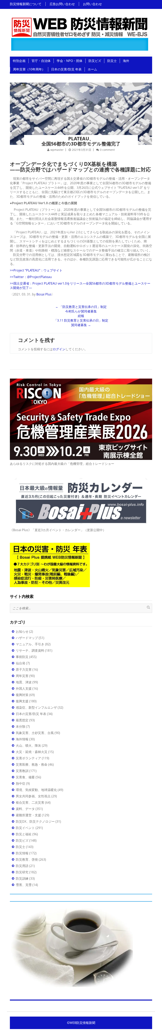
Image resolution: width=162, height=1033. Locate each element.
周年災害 (22, 676)
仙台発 (20, 663)
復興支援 (22, 701)
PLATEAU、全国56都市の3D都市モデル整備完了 (81, 141)
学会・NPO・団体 (69, 61)
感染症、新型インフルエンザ (36, 707)
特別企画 (19, 61)
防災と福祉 (24, 834)
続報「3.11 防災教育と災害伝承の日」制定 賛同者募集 (81, 320)
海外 (126, 61)
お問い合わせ (92, 4)
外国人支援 (24, 688)
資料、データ (25, 809)
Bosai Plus (44, 294)
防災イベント (25, 828)
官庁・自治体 (41, 61)
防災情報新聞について (25, 4)
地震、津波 (24, 682)
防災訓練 (22, 878)
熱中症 (20, 783)
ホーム (92, 69)
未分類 (20, 726)
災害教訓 (22, 771)
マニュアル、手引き (30, 644)
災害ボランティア (28, 758)
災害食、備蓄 (25, 777)
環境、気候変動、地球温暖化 (36, 790)
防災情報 (22, 853)
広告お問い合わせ (62, 4)
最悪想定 (22, 720)
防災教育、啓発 (27, 859)
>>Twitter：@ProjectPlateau (31, 277)
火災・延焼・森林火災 (31, 752)
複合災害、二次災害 (30, 802)
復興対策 (22, 695)
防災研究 (22, 872)
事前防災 (22, 657)
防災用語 (22, 866)
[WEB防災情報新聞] (79, 33)
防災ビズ (95, 61)
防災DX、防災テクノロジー (35, 821)
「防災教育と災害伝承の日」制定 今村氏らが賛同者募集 (81, 309)
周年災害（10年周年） (29, 69)
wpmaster (57, 150)
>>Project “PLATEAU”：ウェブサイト (36, 270)
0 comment (107, 150)
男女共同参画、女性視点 (33, 796)
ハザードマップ (27, 638)
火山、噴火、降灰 (28, 745)
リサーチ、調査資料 (30, 650)
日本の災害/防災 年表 (66, 69)
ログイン (59, 349)
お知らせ (22, 631)
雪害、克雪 (24, 885)
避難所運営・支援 (28, 815)
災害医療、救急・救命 (31, 764)
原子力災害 (24, 669)
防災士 (112, 61)
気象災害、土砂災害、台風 (35, 733)
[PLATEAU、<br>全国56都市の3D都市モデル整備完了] (81, 108)
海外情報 (22, 739)
